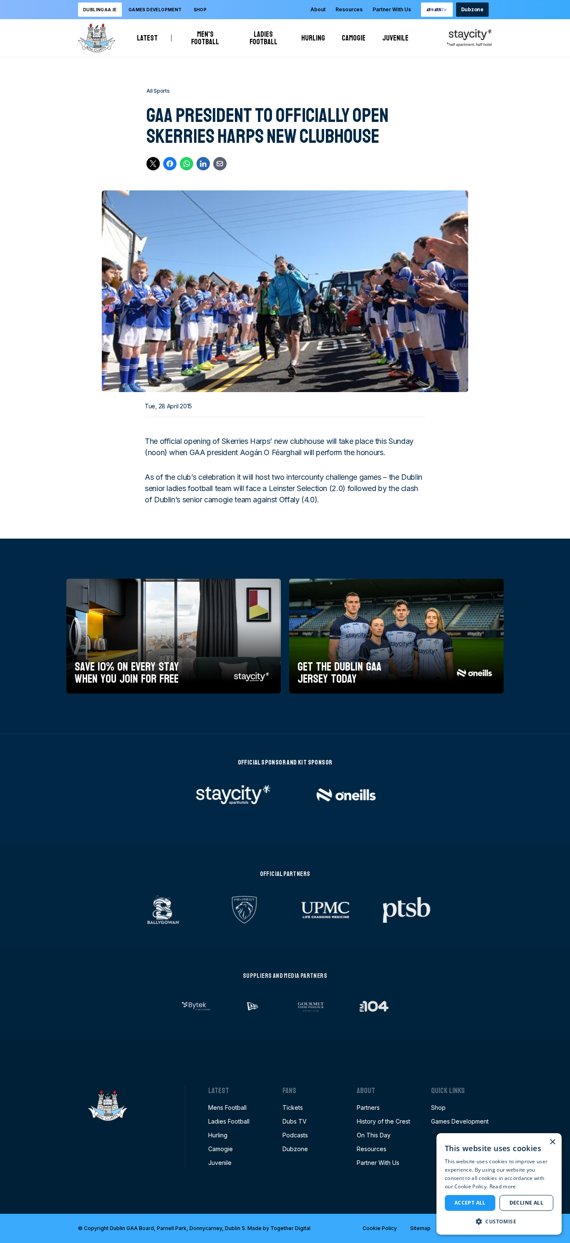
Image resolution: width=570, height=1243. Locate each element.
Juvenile (395, 38)
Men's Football (208, 38)
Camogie (354, 38)
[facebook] (170, 163)
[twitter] (153, 163)
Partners (368, 1107)
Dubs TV (294, 1121)
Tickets (292, 1107)
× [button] (552, 1142)
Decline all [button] (526, 1202)
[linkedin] (203, 163)
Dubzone (472, 9)
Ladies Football (267, 38)
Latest (147, 38)
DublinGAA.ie (100, 9)
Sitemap (420, 1228)
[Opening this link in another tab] (437, 10)
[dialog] (499, 1184)
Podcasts (295, 1135)
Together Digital (290, 1228)
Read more (502, 1186)
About (317, 9)
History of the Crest (383, 1121)
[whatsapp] (186, 163)
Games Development (460, 1121)
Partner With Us (392, 9)
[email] (220, 163)
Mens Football (227, 1107)
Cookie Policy (380, 1228)
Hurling (313, 38)
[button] (499, 1221)
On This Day (374, 1135)
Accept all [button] (470, 1202)
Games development (155, 9)
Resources (349, 9)
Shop (200, 9)
